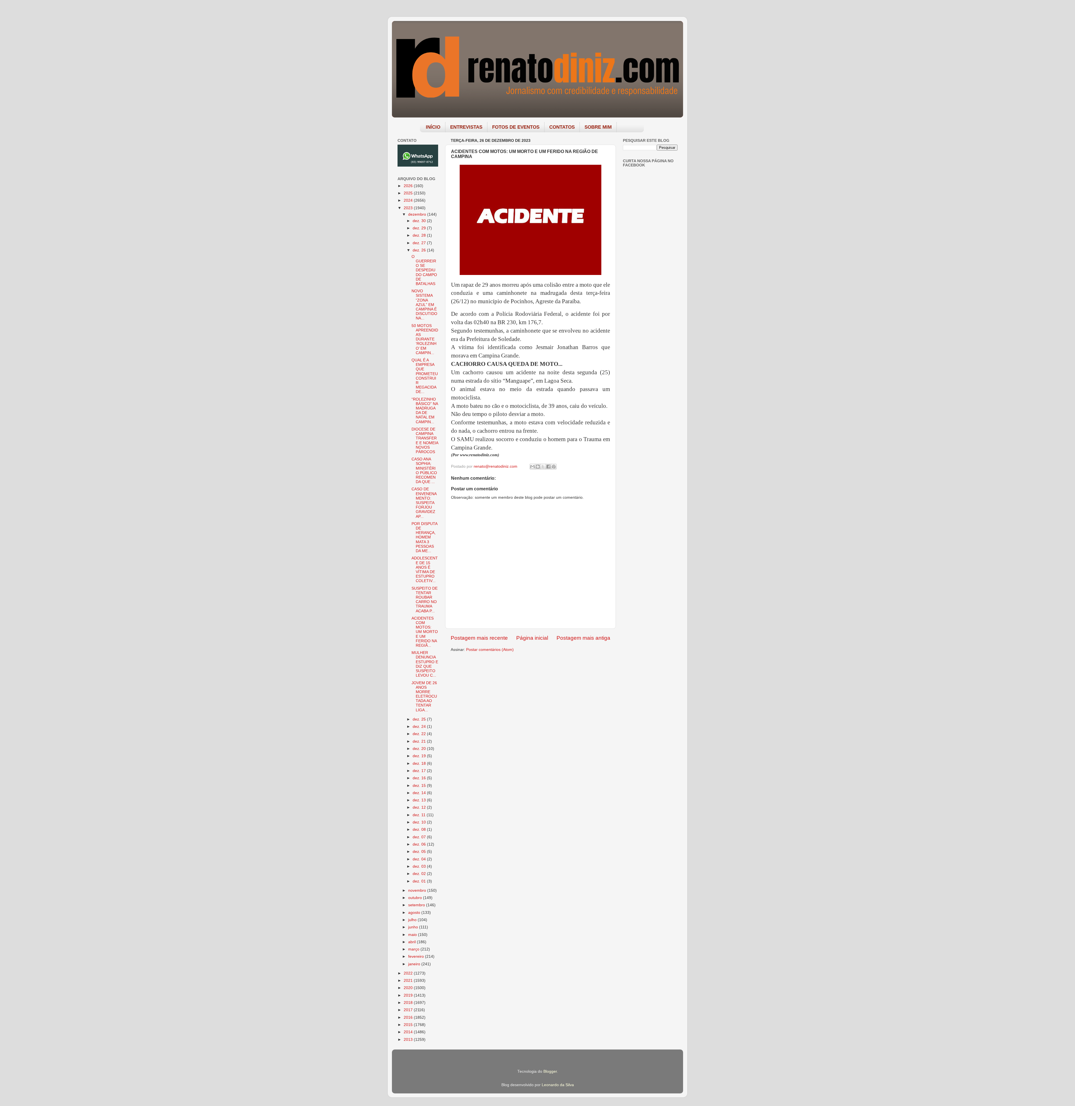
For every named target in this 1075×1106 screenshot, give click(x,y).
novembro (417, 890)
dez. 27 (420, 243)
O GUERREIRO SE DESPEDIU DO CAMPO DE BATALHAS (424, 270)
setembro (417, 905)
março (414, 949)
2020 (409, 988)
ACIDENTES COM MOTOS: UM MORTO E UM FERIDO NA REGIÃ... (425, 632)
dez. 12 (420, 807)
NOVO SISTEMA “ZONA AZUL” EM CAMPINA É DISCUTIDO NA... (424, 304)
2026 (409, 186)
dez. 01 (420, 881)
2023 (409, 208)
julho (413, 920)
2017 (409, 1010)
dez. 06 (420, 844)
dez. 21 (420, 741)
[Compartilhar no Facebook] (548, 466)
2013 (409, 1039)
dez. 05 (420, 851)
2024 (409, 200)
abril (412, 942)
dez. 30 (420, 221)
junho (413, 927)
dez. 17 (420, 771)
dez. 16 (420, 778)
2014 (409, 1032)
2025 (409, 193)
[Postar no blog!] (538, 466)
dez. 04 (420, 859)
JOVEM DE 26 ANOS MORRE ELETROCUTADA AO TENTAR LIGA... (424, 696)
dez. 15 (420, 785)
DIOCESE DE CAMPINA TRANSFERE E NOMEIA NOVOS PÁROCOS (425, 440)
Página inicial (532, 638)
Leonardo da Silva (558, 1085)
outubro (415, 898)
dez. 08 (420, 829)
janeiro (414, 964)
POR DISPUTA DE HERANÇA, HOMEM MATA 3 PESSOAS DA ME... (424, 537)
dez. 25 (420, 719)
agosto (414, 912)
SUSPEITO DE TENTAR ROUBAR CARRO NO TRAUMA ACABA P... (425, 599)
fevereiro (416, 956)
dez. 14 (420, 793)
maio (413, 935)
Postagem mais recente (479, 638)
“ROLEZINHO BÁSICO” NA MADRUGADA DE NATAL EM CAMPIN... (425, 410)
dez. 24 (420, 726)
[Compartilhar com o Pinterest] (554, 466)
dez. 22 (420, 734)
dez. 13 (420, 800)
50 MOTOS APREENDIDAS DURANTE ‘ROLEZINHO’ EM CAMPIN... (425, 339)
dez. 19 (420, 756)
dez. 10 (420, 822)
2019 (409, 995)
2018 (409, 1003)
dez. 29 (420, 228)
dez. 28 (420, 235)
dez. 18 (420, 763)
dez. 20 (420, 749)
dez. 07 (420, 837)
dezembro (417, 214)
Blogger (550, 1071)
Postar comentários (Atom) (490, 650)
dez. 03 (420, 866)
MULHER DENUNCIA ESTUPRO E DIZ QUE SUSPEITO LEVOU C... (425, 664)
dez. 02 (420, 874)
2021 (409, 980)
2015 (409, 1025)
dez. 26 (420, 250)
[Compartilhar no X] (543, 466)
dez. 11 (420, 815)
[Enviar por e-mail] (532, 466)
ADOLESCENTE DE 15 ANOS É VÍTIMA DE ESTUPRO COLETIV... (425, 569)
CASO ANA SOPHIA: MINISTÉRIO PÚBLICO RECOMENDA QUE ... (424, 470)
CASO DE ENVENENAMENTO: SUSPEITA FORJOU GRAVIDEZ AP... (424, 502)
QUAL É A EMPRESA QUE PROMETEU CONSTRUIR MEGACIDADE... (425, 376)
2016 (409, 1017)
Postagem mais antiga (583, 638)
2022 (409, 973)
